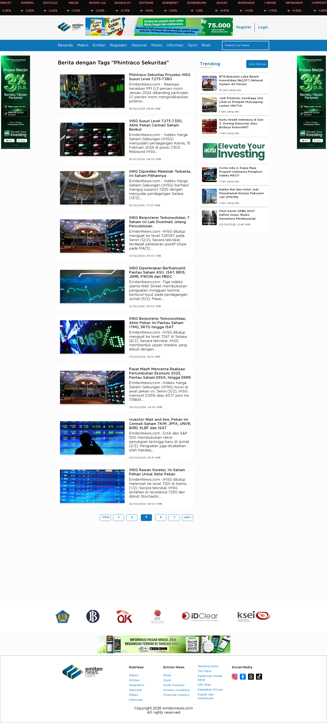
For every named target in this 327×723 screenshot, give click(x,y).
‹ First (105, 517)
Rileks (156, 45)
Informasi (175, 45)
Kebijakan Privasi (210, 689)
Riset (206, 45)
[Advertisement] (126, 559)
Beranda (65, 45)
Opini (192, 45)
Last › (187, 517)
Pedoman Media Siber (210, 678)
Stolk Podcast (174, 685)
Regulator (118, 45)
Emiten (99, 45)
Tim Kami (205, 671)
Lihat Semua (257, 64)
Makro (82, 45)
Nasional (139, 45)
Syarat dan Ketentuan (206, 696)
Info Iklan (204, 684)
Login (263, 27)
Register (243, 27)
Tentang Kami (208, 666)
